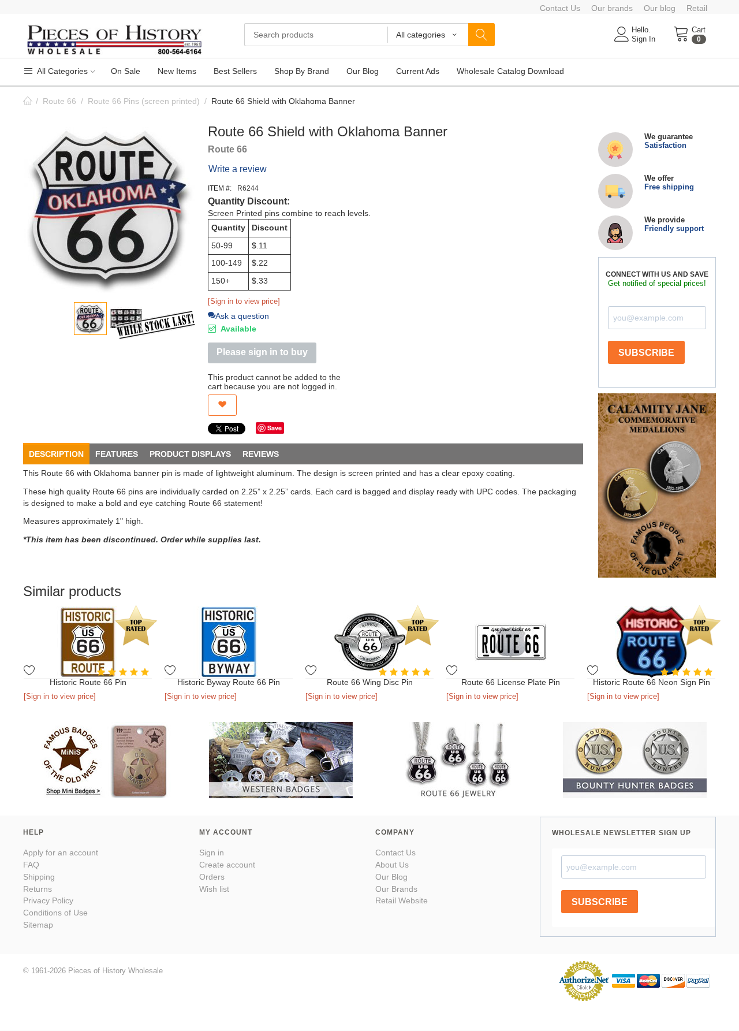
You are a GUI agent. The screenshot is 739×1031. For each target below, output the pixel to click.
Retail (696, 8)
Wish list (214, 889)
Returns (37, 889)
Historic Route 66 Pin (88, 682)
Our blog (659, 8)
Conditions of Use (55, 912)
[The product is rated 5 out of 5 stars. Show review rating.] (124, 672)
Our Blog (391, 876)
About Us (392, 864)
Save (274, 427)
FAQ (31, 864)
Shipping (39, 876)
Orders (212, 876)
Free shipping (669, 187)
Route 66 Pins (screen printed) (144, 101)
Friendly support (674, 228)
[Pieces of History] (114, 38)
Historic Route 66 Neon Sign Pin (651, 682)
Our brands (612, 8)
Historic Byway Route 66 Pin (228, 682)
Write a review (237, 169)
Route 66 (59, 101)
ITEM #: (220, 188)
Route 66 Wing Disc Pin (370, 682)
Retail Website (401, 900)
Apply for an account (60, 852)
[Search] (481, 34)
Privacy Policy (48, 900)
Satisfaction (665, 145)
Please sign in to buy (262, 352)
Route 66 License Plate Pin (510, 682)
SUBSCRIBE (646, 353)
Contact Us (560, 8)
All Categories (61, 71)
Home (27, 101)
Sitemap (38, 924)
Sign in (211, 852)
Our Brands (396, 889)
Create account (227, 864)
